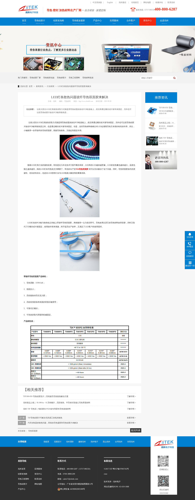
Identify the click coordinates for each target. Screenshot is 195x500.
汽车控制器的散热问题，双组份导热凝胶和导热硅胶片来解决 (53, 423)
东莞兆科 (131, 442)
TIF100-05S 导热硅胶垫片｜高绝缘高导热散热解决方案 (45, 396)
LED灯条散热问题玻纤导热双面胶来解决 (74, 86)
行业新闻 (51, 86)
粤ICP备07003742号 (121, 469)
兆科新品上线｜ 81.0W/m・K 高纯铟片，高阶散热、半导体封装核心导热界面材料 (56, 403)
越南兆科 (82, 442)
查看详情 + (131, 418)
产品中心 (97, 21)
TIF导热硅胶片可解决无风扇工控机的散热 (45, 418)
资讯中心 (147, 21)
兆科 (55, 101)
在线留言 (135, 2)
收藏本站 (159, 2)
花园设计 (57, 442)
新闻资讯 (40, 86)
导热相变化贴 (48, 78)
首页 (24, 21)
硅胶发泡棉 (58, 21)
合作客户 (131, 21)
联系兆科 (171, 2)
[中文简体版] (84, 2)
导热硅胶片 (39, 21)
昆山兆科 (106, 442)
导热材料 (67, 101)
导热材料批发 (88, 78)
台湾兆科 (118, 442)
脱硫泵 (46, 442)
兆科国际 (70, 442)
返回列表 (135, 430)
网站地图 (147, 2)
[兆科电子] (28, 14)
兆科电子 (94, 442)
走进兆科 (164, 21)
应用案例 (114, 21)
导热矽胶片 (61, 78)
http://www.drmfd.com (86, 101)
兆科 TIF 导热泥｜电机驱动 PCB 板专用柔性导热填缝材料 (47, 409)
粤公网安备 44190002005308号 (72, 489)
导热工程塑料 (74, 78)
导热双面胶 (33, 431)
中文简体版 (97, 2)
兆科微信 (122, 2)
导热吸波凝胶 (78, 21)
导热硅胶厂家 (35, 78)
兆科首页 (21, 469)
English (110, 2)
